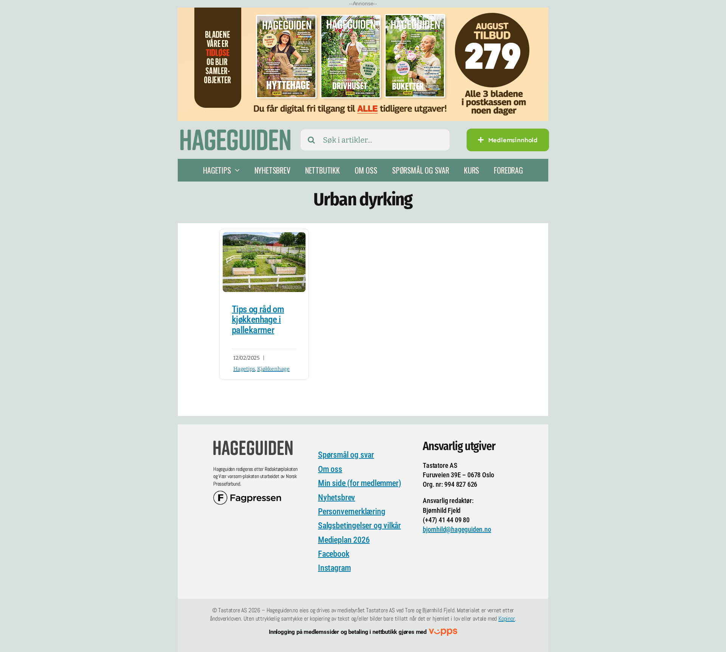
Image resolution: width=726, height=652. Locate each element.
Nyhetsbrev (336, 497)
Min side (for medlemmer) (359, 483)
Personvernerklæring (351, 511)
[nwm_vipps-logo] (443, 632)
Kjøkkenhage (273, 369)
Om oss (330, 469)
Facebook (333, 554)
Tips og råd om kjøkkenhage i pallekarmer (258, 319)
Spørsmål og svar (346, 455)
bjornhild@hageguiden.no (457, 529)
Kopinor (506, 619)
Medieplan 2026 (343, 540)
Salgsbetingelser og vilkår (359, 525)
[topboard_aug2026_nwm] (363, 12)
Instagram (334, 568)
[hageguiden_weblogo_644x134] (253, 443)
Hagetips (244, 369)
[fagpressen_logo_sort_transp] (247, 494)
